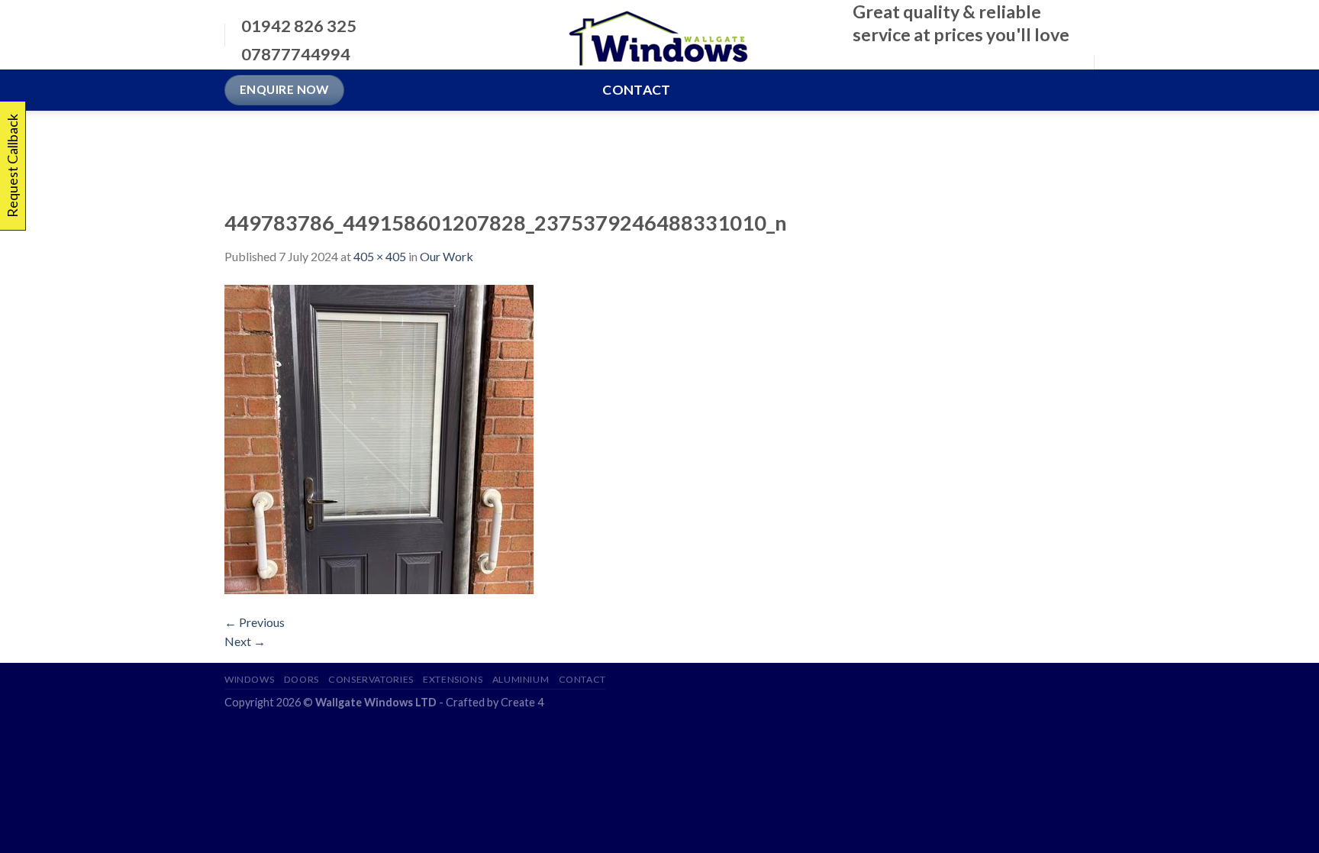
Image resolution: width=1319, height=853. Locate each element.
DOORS (301, 679)
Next (245, 641)
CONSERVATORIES (371, 679)
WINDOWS (249, 679)
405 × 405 (379, 256)
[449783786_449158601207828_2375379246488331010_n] (379, 437)
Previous (254, 622)
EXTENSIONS (452, 679)
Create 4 (522, 702)
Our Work (446, 256)
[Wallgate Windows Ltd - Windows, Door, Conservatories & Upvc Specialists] (660, 35)
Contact (636, 90)
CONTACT (582, 679)
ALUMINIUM (521, 679)
